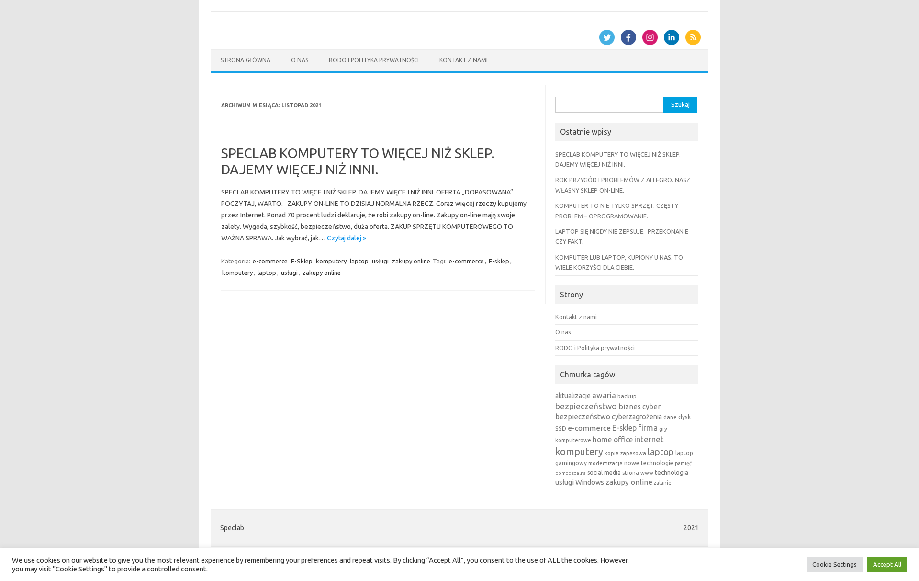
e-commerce (270, 261)
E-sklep (499, 261)
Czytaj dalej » (346, 238)
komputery (331, 261)
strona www (637, 472)
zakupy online (411, 261)
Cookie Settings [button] (834, 564)
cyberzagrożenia (637, 417)
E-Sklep (302, 261)
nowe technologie (648, 462)
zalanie (663, 483)
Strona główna (245, 60)
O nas (299, 60)
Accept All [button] (887, 564)
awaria (604, 395)
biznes (629, 406)
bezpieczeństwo (586, 405)
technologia (671, 472)
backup (627, 396)
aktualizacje (573, 395)
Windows (589, 482)
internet (649, 439)
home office (613, 439)
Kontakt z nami (463, 60)
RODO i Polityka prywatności (374, 60)
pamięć (683, 463)
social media (604, 472)
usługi (380, 261)
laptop (359, 261)
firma (648, 427)
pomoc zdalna (570, 473)
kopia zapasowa (625, 453)
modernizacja (605, 463)
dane (670, 417)
